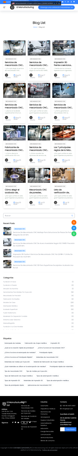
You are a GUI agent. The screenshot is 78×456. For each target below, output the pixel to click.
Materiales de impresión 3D (33, 380)
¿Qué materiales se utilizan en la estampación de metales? (25, 366)
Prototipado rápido (45, 352)
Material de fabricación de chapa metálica (49, 362)
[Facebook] (71, 2)
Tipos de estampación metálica (47, 376)
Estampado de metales (13, 343)
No (59, 3)
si (54, 3)
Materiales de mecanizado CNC (47, 357)
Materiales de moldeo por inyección (17, 362)
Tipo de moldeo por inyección (36, 371)
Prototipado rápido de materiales (61, 366)
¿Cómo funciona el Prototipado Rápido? (18, 357)
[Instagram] (74, 2)
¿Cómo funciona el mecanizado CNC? (51, 348)
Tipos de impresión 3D (12, 380)
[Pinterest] (68, 2)
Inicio (35, 27)
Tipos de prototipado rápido (14, 385)
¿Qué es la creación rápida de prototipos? (19, 348)
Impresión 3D (55, 343)
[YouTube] (62, 2)
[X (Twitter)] (65, 2)
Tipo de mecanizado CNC (13, 371)
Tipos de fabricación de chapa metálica (19, 376)
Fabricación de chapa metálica (36, 343)
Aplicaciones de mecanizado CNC (40, 385)
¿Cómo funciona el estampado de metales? (20, 352)
